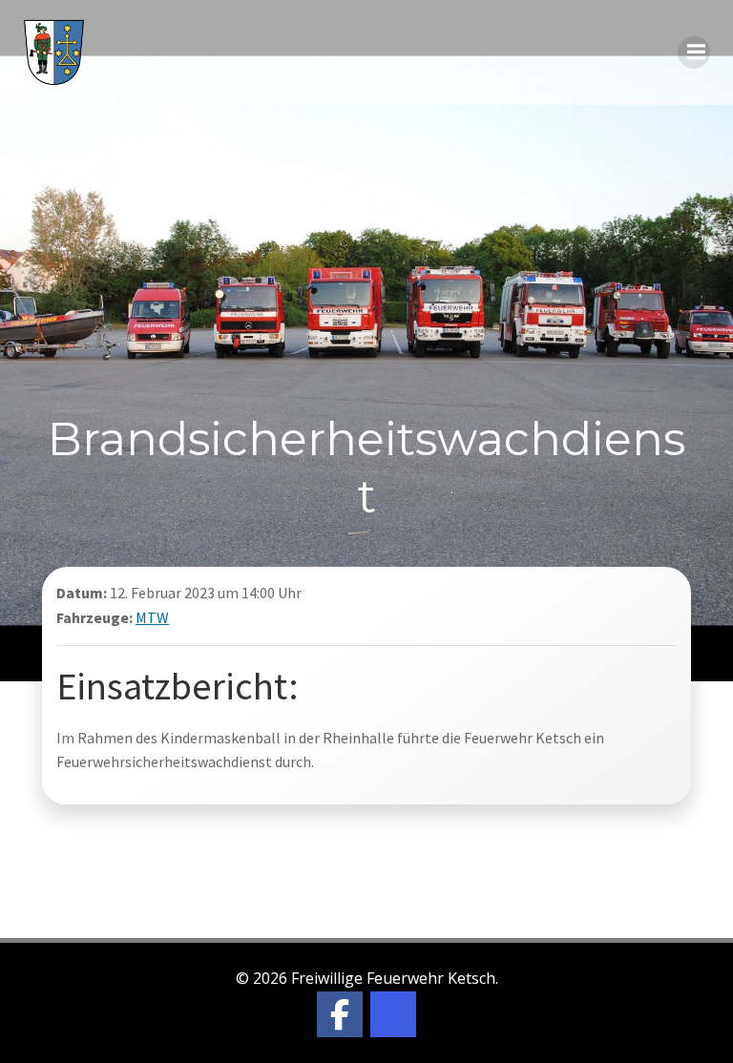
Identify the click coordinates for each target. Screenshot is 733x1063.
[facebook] (340, 1014)
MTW (152, 617)
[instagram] (393, 1014)
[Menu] (694, 52)
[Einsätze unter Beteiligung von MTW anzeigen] (181, 617)
